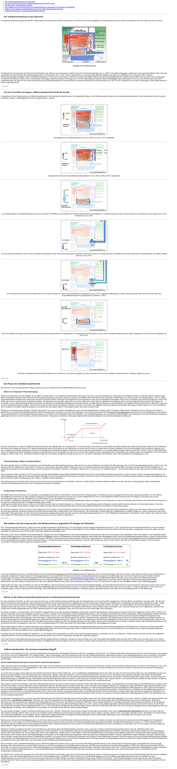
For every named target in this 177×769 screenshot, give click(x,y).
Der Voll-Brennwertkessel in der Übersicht (20, 2)
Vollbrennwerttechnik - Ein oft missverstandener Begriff (25, 11)
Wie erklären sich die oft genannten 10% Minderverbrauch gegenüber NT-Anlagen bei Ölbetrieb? (40, 7)
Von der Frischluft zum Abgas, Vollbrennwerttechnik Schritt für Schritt (29, 3)
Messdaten (152, 581)
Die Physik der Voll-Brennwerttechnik (18, 5)
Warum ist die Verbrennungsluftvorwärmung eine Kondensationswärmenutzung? (34, 9)
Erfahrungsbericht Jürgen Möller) (83, 578)
